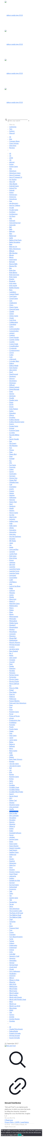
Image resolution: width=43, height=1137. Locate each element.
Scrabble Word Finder (16, 792)
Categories (12, 127)
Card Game (13, 296)
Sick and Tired (13, 811)
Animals (11, 190)
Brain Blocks (13, 272)
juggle (11, 547)
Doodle (11, 398)
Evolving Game (14, 430)
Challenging (13, 303)
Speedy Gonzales (14, 848)
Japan (11, 543)
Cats (10, 301)
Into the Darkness (15, 536)
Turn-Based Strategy (16, 937)
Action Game (13, 166)
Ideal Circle (13, 517)
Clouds (11, 318)
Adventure (12, 171)
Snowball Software (15, 833)
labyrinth (12, 564)
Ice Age (11, 515)
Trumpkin (12, 934)
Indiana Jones (13, 521)
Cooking (12, 335)
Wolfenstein (13, 986)
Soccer (11, 835)
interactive (12, 532)
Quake (11, 731)
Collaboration (13, 322)
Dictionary (12, 383)
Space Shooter (14, 846)
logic (10, 584)
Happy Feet (13, 502)
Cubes (11, 355)
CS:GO (11, 352)
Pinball (11, 690)
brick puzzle (13, 285)
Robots (11, 757)
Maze (11, 612)
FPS (10, 463)
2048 (11, 158)
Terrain (11, 904)
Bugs (10, 290)
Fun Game (12, 465)
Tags (10, 129)
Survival (11, 883)
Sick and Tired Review (13, 1103)
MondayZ (12, 625)
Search (11, 794)
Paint (11, 664)
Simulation (12, 818)
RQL (10, 772)
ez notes (12, 433)
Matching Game (14, 603)
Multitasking (13, 640)
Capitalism (12, 292)
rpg (10, 770)
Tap (10, 896)
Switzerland (13, 887)
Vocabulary (12, 973)
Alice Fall (12, 182)
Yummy (11, 1014)
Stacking (12, 861)
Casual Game (13, 298)
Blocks (11, 257)
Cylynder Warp (14, 361)
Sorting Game (13, 839)
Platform (12, 696)
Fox (10, 461)
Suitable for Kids (14, 880)
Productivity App (14, 720)
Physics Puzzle (14, 681)
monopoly (12, 634)
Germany (12, 476)
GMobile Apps (14, 482)
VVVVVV (12, 976)
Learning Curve (14, 571)
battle (11, 238)
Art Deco (12, 216)
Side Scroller (13, 813)
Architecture (13, 214)
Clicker (11, 314)
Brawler (11, 279)
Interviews (12, 145)
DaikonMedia (13, 1031)
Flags (11, 452)
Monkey (12, 629)
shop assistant (13, 807)
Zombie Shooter (14, 1019)
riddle (11, 755)
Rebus (11, 742)
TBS (10, 900)
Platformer (12, 699)
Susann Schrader (14, 1038)
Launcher (12, 567)
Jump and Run (13, 549)
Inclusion (12, 519)
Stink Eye (12, 865)
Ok (20, 1135)
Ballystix (12, 231)
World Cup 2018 (14, 1006)
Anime (11, 192)
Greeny (11, 491)
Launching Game (14, 569)
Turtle (11, 939)
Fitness (11, 450)
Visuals (11, 969)
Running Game (14, 777)
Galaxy (11, 469)
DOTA (11, 404)
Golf (10, 484)
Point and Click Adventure (17, 703)
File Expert (12, 443)
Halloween (12, 497)
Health (11, 508)
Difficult (12, 385)
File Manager (13, 445)
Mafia (11, 588)
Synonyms (12, 889)
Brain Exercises (14, 275)
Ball (10, 227)
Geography (13, 474)
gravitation (12, 487)
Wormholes (13, 1008)
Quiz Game (13, 735)
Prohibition (12, 722)
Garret (11, 471)
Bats (10, 233)
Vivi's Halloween (14, 971)
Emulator (12, 417)
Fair (10, 437)
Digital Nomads (14, 389)
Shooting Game (14, 805)
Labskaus (12, 562)
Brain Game (13, 277)
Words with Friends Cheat (17, 999)
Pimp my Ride (13, 688)
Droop (11, 407)
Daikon (11, 363)
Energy (11, 424)
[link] (28, 121)
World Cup (12, 1004)
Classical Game (14, 309)
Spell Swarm (13, 850)
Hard (10, 504)
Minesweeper (13, 616)
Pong (11, 705)
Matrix (11, 608)
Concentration (14, 331)
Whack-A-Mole (14, 980)
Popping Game (14, 712)
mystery (12, 647)
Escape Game (13, 426)
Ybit (10, 1012)
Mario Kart (12, 599)
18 (10, 156)
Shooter (11, 802)
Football (11, 458)
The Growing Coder (15, 911)
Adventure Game (15, 173)
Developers (13, 381)
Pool (10, 707)
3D (10, 160)
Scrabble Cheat (14, 787)
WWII (11, 1010)
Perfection (12, 677)
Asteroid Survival (14, 223)
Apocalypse (13, 199)
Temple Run (13, 902)
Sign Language (14, 815)
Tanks (11, 893)
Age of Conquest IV (15, 177)
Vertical (11, 963)
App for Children (14, 205)
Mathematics (13, 606)
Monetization (13, 627)
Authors (12, 131)
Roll (10, 768)
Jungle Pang (13, 554)
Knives (11, 560)
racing (11, 738)
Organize (12, 660)
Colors (11, 326)
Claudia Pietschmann (16, 1029)
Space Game (13, 844)
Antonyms (12, 197)
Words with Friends (15, 997)
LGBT (11, 580)
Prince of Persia (14, 716)
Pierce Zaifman (14, 683)
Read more (9, 1120)
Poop (11, 709)
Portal (11, 714)
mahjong (12, 590)
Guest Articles (14, 143)
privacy (11, 718)
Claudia (11, 311)
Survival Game (14, 885)
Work (11, 1002)
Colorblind (12, 324)
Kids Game (12, 556)
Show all (12, 133)
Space (11, 841)
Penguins (12, 673)
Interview (12, 534)
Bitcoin (11, 255)
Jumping (12, 552)
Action (11, 164)
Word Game (13, 991)
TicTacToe (12, 921)
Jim (10, 545)
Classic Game (13, 307)
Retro (11, 748)
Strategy (12, 870)
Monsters (12, 636)
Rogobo (11, 761)
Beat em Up (13, 246)
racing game (13, 740)
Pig (10, 686)
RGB (10, 753)
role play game (14, 764)
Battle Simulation (14, 242)
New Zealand (13, 651)
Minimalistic (13, 621)
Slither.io (12, 826)
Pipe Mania (12, 692)
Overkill (11, 662)
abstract (12, 162)
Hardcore (12, 506)
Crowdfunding (14, 346)
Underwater (13, 945)
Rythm (11, 779)
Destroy (12, 378)
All (10, 137)
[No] (22, 1135)
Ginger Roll (13, 480)
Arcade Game (13, 210)
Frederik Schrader (15, 1033)
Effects (11, 415)
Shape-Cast (13, 800)
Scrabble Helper (14, 789)
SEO (10, 798)
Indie (10, 523)
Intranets (12, 539)
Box (10, 268)
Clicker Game (13, 316)
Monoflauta (13, 632)
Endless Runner (14, 420)
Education (12, 413)
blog (10, 139)
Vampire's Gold (14, 956)
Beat (10, 244)
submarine (12, 876)
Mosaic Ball (13, 638)
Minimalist (12, 619)
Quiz (10, 733)
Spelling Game (14, 852)
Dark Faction (13, 368)
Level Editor (13, 577)
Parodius (12, 670)
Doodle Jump (13, 400)
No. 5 (11, 653)
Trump (11, 932)
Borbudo (12, 262)
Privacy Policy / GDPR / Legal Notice (17, 1122)
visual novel (13, 967)
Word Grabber (14, 993)
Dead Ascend (13, 374)
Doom (11, 402)
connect (11, 333)
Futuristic (12, 467)
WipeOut (12, 982)
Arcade (11, 207)
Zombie (11, 1017)
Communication (14, 329)
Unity (11, 952)
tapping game (13, 898)
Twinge (11, 941)
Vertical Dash (13, 965)
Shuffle (11, 809)
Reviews (12, 148)
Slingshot (12, 824)
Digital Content (14, 387)
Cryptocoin (13, 348)
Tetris (11, 906)
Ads (10, 169)
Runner (11, 774)
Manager (12, 593)
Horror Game (13, 513)
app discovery (13, 203)
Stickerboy (12, 863)
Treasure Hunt (14, 928)
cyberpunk (12, 359)
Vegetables (13, 960)
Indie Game (13, 526)
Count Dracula (14, 337)
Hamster (12, 500)
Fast (10, 441)
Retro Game (13, 751)
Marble (11, 597)
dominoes (12, 396)
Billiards (11, 251)
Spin (10, 857)
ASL (10, 218)
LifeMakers (13, 582)
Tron (10, 930)
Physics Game (13, 679)
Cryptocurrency (14, 350)
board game (13, 259)
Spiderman (12, 854)
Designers (12, 376)
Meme (11, 614)
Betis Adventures (15, 249)
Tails (10, 891)
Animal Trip (13, 188)
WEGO (11, 978)
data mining (13, 370)
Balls (10, 229)
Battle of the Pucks (15, 240)
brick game (12, 283)
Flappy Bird (13, 454)
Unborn (11, 943)
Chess (11, 305)
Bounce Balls (13, 264)
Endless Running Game (16, 422)
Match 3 (12, 601)
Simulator (12, 820)
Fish (10, 448)
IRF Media (12, 541)
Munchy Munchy (14, 642)
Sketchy (12, 822)
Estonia (11, 428)
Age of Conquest (14, 175)
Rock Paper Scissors (15, 759)
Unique (11, 950)
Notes (11, 655)
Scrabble (12, 785)
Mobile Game (13, 623)
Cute (10, 357)
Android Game (14, 186)
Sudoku (11, 878)
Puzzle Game (13, 729)
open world (13, 658)
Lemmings (12, 575)
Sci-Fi (11, 783)
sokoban (12, 837)
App (10, 201)
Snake (11, 831)
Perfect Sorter (14, 675)
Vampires (12, 958)
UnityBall (12, 954)
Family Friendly (14, 439)
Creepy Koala (13, 344)
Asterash (12, 220)
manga (11, 595)
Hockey (11, 510)
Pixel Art (12, 694)
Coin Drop (12, 320)
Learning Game (14, 573)
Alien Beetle (13, 184)
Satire (11, 781)
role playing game (15, 766)
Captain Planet (14, 294)
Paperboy (12, 668)
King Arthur (13, 558)
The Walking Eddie (15, 917)
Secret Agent (13, 796)
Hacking (12, 495)
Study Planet (13, 874)
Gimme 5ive (13, 478)
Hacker (11, 493)
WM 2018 (12, 984)
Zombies (12, 1021)
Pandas (11, 666)
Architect (12, 212)
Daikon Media (13, 365)
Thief (11, 919)
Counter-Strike (14, 339)
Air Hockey (13, 179)
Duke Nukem (13, 409)
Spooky (11, 859)
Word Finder (13, 989)
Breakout (12, 281)
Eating (11, 411)
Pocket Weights (14, 701)
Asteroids (12, 225)
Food (10, 456)
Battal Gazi (12, 236)
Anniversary (13, 195)
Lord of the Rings (14, 586)
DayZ (11, 372)
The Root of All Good (16, 913)
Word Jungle (13, 995)
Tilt (10, 924)
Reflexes (12, 746)
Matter (11, 610)
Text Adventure (14, 908)
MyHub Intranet (14, 645)
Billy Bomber (13, 253)
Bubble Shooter (14, 288)
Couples (12, 342)
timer (11, 926)
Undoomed (13, 947)
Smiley (11, 828)
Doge (11, 391)
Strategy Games (14, 872)
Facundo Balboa (14, 435)
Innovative (12, 530)
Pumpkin (12, 725)
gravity (11, 489)
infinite (11, 528)
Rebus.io (12, 744)
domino (11, 394)
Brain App (12, 270)
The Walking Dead (15, 915)
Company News (14, 141)
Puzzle (11, 727)
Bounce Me (13, 266)
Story (11, 867)
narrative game (14, 649)
